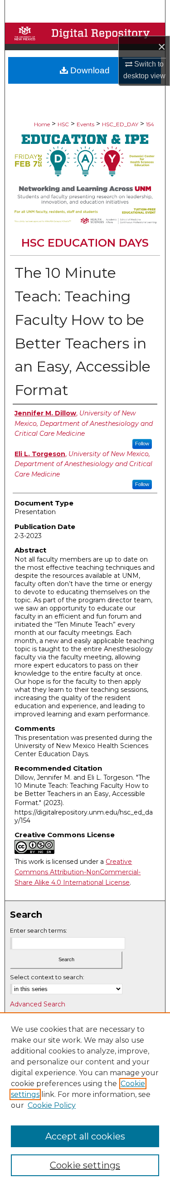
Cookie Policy (52, 1105)
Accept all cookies (85, 1136)
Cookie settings (85, 1165)
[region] (85, 1099)
